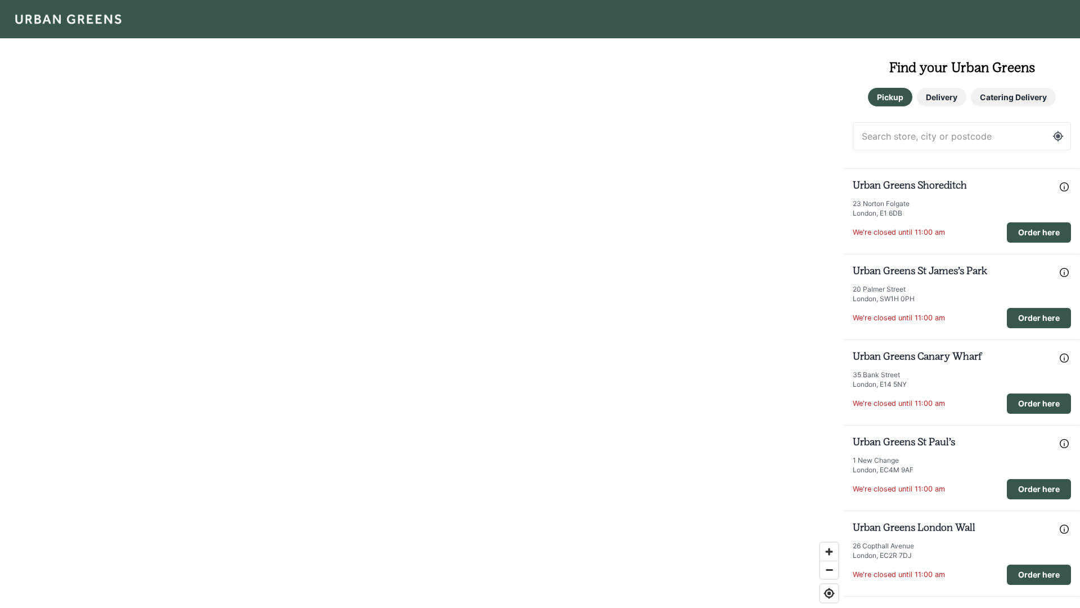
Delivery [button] (941, 97)
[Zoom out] (829, 570)
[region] (422, 304)
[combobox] (962, 136)
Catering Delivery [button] (1013, 97)
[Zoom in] (829, 552)
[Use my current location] (1058, 136)
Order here (1039, 232)
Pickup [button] (890, 97)
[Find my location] (829, 593)
